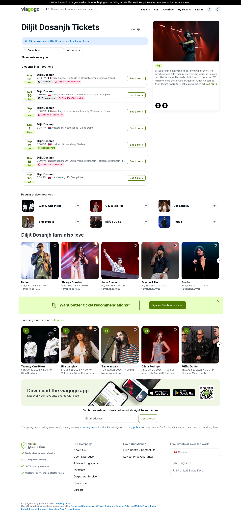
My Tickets (184, 9)
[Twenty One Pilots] (40, 350)
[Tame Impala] (120, 350)
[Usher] (40, 266)
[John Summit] (120, 266)
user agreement (90, 427)
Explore (145, 9)
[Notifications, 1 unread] (217, 9)
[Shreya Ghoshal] (80, 266)
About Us (80, 450)
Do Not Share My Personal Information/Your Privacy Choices (50, 509)
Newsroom (80, 483)
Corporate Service (85, 476)
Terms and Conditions (82, 506)
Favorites (168, 9)
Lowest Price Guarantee (138, 456)
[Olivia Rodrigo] (160, 350)
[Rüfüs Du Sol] (200, 350)
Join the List (148, 418)
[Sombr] (200, 266)
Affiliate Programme (86, 463)
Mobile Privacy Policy (145, 506)
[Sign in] (209, 9)
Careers (78, 489)
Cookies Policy (123, 506)
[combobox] (43, 50)
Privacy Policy (104, 506)
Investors (79, 469)
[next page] (219, 260)
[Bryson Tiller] (160, 266)
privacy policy (132, 427)
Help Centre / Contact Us (139, 450)
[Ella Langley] (80, 350)
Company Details (63, 503)
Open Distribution (84, 456)
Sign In (199, 9)
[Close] (218, 301)
